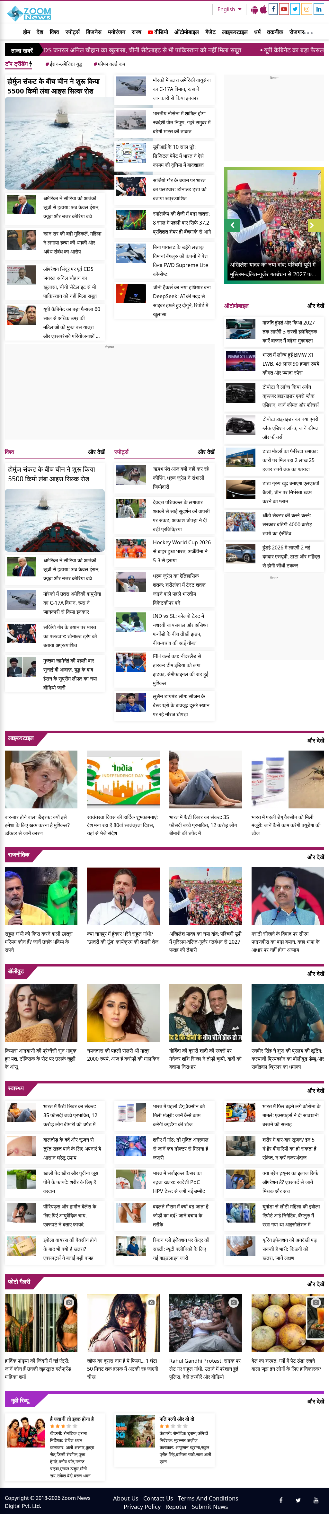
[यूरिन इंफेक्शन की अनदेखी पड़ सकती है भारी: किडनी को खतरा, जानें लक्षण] (241, 1246)
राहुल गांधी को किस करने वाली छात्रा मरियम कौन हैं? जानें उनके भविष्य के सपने (39, 941)
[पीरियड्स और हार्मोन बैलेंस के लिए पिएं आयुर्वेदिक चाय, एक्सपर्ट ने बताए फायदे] (21, 1213)
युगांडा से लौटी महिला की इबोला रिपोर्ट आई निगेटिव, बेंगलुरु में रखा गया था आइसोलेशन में (291, 1215)
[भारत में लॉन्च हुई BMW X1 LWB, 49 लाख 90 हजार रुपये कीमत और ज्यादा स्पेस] (241, 361)
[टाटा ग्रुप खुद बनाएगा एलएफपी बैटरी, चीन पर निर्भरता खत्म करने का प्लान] (241, 489)
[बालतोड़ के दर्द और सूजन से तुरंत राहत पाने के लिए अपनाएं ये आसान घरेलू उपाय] (21, 1146)
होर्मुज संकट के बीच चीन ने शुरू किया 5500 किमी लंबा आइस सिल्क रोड (53, 85)
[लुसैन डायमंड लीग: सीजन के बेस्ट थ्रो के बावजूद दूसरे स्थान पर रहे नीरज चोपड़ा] (131, 702)
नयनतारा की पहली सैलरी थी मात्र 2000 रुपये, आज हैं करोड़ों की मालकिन (123, 1054)
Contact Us (158, 1498)
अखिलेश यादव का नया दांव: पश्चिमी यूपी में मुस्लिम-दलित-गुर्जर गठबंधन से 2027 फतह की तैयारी (205, 941)
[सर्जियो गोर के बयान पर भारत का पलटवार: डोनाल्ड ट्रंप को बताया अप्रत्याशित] (131, 186)
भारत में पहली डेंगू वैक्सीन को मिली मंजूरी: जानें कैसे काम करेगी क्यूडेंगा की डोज (286, 825)
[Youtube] (284, 9)
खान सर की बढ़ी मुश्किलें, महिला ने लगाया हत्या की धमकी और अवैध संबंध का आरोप (72, 242)
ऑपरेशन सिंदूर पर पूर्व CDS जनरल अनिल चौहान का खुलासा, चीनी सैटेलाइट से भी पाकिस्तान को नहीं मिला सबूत (70, 282)
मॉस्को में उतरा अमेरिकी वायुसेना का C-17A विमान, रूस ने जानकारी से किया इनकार (182, 89)
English (227, 9)
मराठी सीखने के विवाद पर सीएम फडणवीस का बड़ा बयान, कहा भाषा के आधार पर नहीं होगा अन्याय (286, 941)
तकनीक (275, 32)
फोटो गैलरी (19, 1281)
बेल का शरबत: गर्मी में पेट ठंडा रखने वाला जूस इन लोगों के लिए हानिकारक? (286, 1364)
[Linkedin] (319, 9)
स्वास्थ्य (16, 1088)
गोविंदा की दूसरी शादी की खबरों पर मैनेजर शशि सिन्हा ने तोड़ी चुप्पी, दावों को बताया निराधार (205, 1058)
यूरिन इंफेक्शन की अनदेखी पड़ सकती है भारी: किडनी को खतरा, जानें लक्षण (289, 1248)
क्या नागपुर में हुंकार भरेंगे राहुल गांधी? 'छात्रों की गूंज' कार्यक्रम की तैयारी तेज (122, 937)
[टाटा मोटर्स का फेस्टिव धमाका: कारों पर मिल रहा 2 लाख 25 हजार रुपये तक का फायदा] (241, 457)
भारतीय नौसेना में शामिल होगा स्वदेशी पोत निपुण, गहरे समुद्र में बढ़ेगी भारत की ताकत (181, 122)
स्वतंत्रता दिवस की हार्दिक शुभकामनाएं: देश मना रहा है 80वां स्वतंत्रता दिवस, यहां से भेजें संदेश (122, 825)
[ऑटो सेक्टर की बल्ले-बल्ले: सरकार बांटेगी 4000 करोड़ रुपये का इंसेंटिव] (241, 521)
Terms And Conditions (208, 1498)
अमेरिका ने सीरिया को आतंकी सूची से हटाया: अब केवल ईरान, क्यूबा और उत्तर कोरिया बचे (71, 207)
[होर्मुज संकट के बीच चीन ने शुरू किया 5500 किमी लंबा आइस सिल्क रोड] (79, 143)
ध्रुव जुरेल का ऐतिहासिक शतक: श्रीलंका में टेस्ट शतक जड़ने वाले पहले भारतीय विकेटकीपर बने (179, 589)
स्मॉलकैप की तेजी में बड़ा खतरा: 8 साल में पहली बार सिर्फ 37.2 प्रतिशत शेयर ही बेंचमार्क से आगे (182, 222)
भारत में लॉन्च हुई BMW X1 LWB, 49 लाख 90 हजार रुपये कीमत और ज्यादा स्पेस (290, 363)
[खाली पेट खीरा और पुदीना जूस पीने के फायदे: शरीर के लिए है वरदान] (21, 1179)
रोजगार (296, 32)
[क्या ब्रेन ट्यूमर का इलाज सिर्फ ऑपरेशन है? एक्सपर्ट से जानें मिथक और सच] (241, 1179)
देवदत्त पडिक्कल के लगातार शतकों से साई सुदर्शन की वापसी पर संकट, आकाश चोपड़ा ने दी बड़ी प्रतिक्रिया (181, 516)
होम (26, 32)
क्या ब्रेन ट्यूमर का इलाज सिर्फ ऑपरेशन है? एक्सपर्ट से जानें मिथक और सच (290, 1182)
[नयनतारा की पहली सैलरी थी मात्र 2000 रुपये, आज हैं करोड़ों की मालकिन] (123, 1012)
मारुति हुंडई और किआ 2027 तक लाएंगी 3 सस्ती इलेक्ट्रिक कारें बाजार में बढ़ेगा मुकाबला (289, 331)
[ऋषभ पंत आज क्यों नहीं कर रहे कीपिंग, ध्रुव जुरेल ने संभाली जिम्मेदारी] (131, 475)
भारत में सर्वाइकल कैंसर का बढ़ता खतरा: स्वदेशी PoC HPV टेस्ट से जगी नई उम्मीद (179, 1182)
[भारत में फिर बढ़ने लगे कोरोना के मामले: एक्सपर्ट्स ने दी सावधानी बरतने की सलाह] (241, 1112)
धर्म (257, 32)
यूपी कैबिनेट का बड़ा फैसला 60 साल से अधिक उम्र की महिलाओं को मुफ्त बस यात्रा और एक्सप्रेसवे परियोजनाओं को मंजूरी (72, 323)
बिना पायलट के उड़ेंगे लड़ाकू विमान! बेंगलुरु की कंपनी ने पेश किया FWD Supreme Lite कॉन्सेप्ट (180, 261)
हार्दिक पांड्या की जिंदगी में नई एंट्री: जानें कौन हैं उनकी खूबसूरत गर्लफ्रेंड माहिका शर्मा (38, 1368)
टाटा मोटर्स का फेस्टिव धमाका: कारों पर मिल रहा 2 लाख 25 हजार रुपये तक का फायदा (290, 460)
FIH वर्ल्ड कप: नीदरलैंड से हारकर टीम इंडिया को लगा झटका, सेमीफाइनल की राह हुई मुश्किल (180, 670)
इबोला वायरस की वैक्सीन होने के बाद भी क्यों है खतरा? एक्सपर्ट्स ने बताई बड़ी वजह (70, 1248)
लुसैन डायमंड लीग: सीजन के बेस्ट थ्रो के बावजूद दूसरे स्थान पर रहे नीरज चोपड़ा (181, 705)
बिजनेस (94, 32)
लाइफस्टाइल (235, 32)
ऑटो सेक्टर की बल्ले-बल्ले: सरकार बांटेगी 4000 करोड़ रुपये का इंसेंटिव (287, 524)
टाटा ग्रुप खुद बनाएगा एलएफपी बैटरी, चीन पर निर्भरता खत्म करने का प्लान (290, 492)
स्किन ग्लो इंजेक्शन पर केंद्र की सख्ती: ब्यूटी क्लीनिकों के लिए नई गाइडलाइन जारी (181, 1248)
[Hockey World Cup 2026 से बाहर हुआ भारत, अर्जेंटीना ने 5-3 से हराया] (131, 548)
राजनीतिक (18, 854)
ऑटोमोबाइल (186, 32)
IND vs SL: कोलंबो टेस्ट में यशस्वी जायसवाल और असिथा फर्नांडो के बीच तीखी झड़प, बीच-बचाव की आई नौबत (180, 629)
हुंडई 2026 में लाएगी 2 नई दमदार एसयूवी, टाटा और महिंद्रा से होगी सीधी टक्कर (291, 556)
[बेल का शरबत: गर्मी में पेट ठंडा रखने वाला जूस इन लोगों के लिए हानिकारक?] (288, 1322)
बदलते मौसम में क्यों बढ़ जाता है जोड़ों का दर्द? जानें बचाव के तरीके (181, 1215)
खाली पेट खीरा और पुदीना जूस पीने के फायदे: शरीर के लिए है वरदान (70, 1182)
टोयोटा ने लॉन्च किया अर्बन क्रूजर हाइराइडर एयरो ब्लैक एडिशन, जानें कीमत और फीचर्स (290, 395)
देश (40, 32)
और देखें (96, 452)
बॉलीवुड (16, 971)
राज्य (136, 32)
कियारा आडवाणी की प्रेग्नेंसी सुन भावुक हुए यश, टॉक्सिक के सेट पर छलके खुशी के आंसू (40, 1058)
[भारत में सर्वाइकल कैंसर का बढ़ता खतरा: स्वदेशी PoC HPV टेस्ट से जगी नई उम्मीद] (131, 1179)
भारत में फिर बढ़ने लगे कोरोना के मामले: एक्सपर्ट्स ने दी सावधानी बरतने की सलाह (291, 1115)
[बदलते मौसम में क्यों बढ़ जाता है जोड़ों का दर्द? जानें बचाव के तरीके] (131, 1213)
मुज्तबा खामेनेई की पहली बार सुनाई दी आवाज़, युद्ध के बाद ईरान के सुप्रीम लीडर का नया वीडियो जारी (70, 674)
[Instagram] (306, 9)
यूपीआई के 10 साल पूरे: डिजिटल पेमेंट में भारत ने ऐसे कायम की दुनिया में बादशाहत (178, 155)
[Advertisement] (110, 395)
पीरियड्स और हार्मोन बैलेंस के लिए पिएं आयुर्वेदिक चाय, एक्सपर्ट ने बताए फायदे (69, 1215)
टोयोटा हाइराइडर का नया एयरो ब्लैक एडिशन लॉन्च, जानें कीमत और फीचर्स (290, 428)
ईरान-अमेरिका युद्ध (64, 63)
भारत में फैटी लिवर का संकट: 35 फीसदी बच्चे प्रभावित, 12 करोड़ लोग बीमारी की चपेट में (203, 825)
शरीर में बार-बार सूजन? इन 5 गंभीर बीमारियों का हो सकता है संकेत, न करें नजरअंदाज (289, 1148)
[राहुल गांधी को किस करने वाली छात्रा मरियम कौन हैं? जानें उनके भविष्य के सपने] (41, 895)
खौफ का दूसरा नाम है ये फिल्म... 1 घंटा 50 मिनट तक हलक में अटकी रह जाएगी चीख (122, 1368)
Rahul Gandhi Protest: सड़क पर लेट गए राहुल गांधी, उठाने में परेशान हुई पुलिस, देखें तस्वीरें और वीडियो (205, 1368)
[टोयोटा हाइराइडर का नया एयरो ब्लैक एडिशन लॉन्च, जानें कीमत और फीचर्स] (241, 425)
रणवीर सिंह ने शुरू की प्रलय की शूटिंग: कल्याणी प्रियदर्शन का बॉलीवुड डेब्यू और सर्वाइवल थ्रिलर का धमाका (288, 1058)
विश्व (54, 32)
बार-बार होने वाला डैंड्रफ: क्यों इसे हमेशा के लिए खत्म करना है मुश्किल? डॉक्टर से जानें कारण (37, 825)
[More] (308, 31)
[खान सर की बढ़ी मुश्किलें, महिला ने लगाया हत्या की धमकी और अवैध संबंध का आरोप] (21, 240)
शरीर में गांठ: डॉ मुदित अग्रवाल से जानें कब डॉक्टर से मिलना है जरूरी (181, 1148)
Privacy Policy (142, 1506)
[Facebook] (273, 9)
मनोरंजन (116, 32)
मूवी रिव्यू (20, 1400)
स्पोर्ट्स (73, 32)
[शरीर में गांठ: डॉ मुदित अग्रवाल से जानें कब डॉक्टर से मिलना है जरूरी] (131, 1146)
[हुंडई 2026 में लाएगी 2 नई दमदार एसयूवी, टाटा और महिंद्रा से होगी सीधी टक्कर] (241, 554)
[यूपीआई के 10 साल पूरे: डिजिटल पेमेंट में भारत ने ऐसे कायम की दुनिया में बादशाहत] (131, 153)
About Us (125, 1498)
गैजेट (210, 32)
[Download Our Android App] (254, 9)
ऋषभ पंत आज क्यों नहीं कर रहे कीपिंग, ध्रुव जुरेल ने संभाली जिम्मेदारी (181, 477)
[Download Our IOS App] (263, 9)
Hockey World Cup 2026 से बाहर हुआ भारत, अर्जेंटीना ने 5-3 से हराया (182, 551)
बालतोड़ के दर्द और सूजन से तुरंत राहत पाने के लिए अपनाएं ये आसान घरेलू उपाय (72, 1148)
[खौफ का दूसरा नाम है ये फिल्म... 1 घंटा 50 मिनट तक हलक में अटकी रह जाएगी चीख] (123, 1322)
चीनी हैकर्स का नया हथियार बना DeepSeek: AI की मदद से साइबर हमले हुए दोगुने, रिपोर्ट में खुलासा (182, 301)
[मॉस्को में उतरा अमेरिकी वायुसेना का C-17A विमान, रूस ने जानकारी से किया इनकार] (131, 86)
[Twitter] (295, 9)
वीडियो (160, 32)
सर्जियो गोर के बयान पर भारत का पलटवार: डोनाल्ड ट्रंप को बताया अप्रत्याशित (180, 189)
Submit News (210, 1506)
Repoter (176, 1506)
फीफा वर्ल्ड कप (109, 63)
